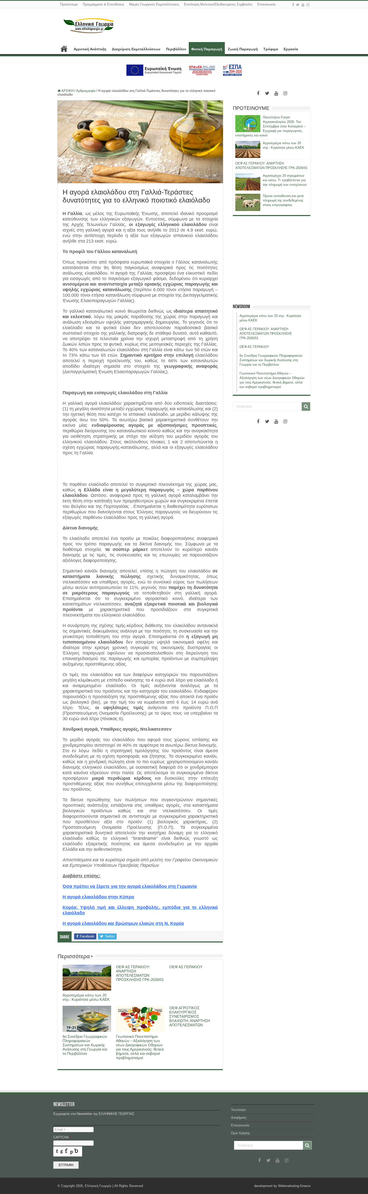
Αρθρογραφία (86, 91)
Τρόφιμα (270, 49)
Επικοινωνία (266, 4)
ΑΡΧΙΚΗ (64, 48)
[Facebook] (293, 5)
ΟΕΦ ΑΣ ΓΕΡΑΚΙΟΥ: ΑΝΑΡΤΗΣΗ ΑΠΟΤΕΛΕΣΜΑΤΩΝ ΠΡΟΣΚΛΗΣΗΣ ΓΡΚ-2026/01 (140, 973)
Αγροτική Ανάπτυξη (90, 49)
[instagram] (308, 5)
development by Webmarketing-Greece (282, 1186)
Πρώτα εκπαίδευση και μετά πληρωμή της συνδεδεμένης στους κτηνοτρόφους (283, 200)
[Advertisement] (271, 259)
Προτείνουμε (69, 4)
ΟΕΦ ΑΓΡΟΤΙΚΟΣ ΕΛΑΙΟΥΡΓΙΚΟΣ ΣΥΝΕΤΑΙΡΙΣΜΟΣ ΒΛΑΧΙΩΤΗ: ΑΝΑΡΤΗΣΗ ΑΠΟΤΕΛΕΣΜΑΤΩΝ (189, 1016)
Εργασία (291, 49)
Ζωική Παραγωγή (243, 49)
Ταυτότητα (238, 1110)
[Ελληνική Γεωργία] (88, 25)
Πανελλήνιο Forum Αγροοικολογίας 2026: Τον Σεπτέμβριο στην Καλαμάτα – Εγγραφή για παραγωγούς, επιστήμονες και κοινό (270, 126)
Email (60, 1129)
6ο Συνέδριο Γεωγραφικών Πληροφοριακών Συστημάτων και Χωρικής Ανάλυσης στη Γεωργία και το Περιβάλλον (85, 1045)
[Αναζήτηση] (306, 406)
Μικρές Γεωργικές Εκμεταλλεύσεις (154, 4)
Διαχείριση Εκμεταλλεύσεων (136, 49)
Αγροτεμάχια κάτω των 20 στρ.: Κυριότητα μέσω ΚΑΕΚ (86, 997)
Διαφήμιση (238, 1117)
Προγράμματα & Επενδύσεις (103, 4)
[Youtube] (303, 5)
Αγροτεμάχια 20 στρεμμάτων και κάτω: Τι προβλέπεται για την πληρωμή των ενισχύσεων (285, 180)
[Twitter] (298, 5)
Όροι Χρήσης (240, 1133)
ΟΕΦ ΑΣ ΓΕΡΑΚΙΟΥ (186, 967)
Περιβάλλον (176, 49)
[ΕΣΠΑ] (184, 70)
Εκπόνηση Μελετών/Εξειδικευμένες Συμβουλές (218, 4)
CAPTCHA (62, 1137)
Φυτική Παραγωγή (206, 49)
